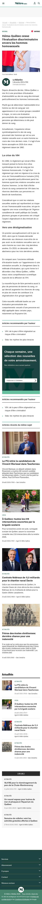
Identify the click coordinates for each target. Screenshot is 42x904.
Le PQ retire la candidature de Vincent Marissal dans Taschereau (21, 462)
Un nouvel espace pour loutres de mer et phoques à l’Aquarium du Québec (19, 802)
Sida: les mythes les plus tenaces (19, 340)
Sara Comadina (20, 482)
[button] (3, 3)
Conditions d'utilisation (22, 899)
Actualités (13, 22)
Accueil (4, 22)
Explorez (21, 773)
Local (4, 515)
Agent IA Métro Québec (23, 541)
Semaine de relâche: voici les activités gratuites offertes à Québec (20, 819)
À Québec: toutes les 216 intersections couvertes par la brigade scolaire (18, 521)
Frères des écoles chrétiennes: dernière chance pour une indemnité (19, 636)
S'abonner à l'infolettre (15, 380)
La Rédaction (18, 79)
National (21, 22)
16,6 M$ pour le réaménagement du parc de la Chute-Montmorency (20, 783)
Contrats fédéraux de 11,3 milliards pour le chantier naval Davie (21, 579)
